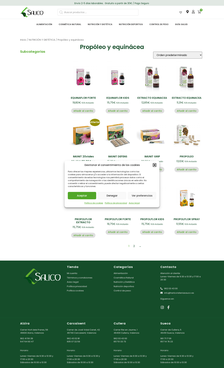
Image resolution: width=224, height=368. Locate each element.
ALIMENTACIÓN (44, 24)
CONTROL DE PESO (158, 24)
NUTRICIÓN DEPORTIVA (131, 24)
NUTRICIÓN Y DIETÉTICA (100, 24)
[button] (154, 165)
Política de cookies (93, 203)
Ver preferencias (142, 195)
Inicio (23, 39)
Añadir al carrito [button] (83, 111)
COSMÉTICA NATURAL (70, 24)
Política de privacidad (116, 203)
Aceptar (82, 195)
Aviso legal (134, 203)
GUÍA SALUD (181, 24)
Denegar (112, 195)
